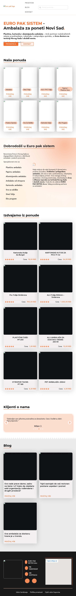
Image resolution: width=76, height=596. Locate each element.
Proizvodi (29, 3)
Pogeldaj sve (28, 128)
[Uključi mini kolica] (71, 7)
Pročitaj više (10, 496)
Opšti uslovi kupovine (52, 592)
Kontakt (29, 12)
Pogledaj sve (10, 95)
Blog (27, 7)
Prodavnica (11, 44)
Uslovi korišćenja (22, 592)
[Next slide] (70, 422)
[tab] (33, 428)
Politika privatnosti (36, 592)
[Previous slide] (6, 422)
